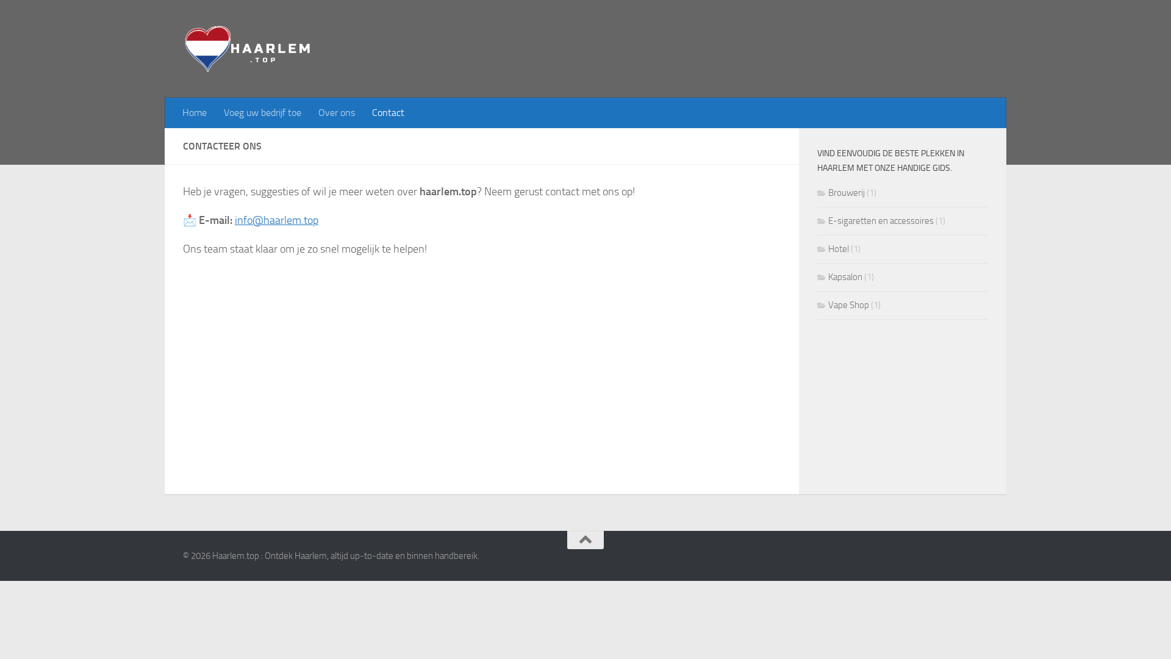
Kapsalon (845, 277)
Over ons (336, 112)
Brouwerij (846, 192)
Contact (388, 112)
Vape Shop (848, 305)
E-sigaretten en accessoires (881, 220)
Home (194, 112)
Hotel (838, 248)
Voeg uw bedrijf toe (262, 112)
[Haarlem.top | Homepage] (249, 48)
